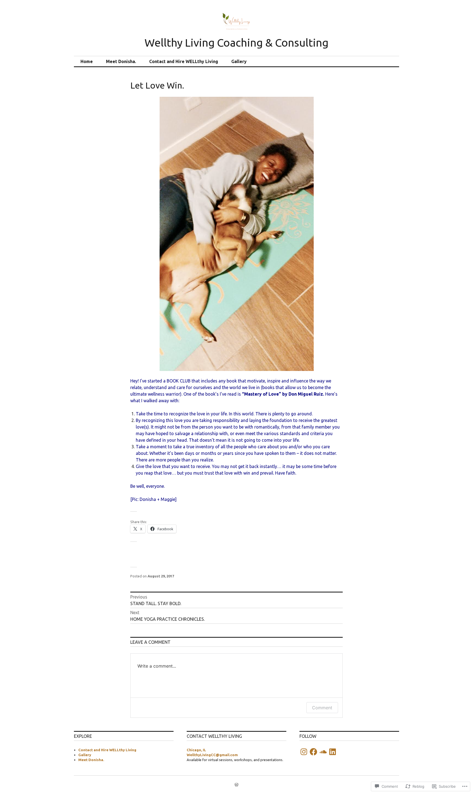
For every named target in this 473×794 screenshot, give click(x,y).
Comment (322, 707)
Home (86, 61)
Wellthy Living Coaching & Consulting (236, 42)
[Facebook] (313, 751)
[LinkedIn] (332, 751)
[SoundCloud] (323, 751)
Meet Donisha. (121, 61)
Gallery (239, 61)
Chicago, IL (196, 750)
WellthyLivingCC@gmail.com (212, 755)
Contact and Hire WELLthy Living (183, 61)
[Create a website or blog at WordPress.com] (236, 785)
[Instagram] (303, 751)
